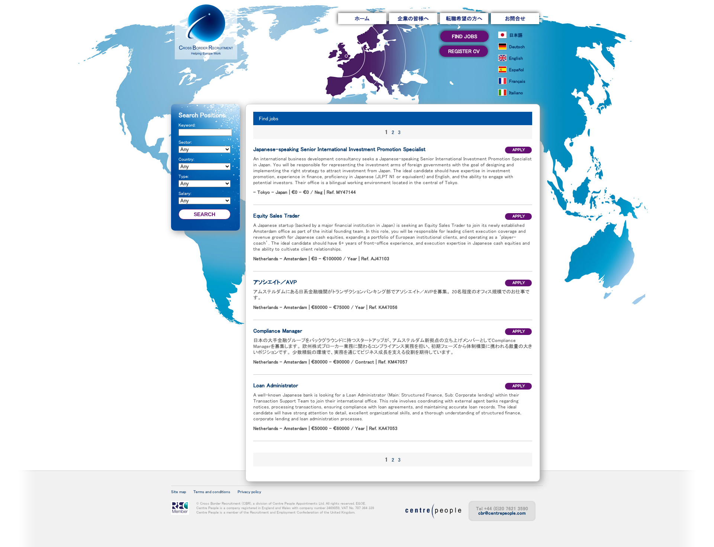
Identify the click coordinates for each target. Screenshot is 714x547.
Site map (178, 492)
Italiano (516, 93)
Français (517, 81)
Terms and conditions (211, 492)
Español (516, 70)
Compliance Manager (277, 330)
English (516, 58)
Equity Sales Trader (276, 215)
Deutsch (517, 47)
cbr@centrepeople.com (502, 513)
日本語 (515, 35)
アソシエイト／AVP (275, 282)
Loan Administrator (275, 385)
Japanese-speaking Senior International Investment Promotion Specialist (339, 149)
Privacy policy (249, 492)
